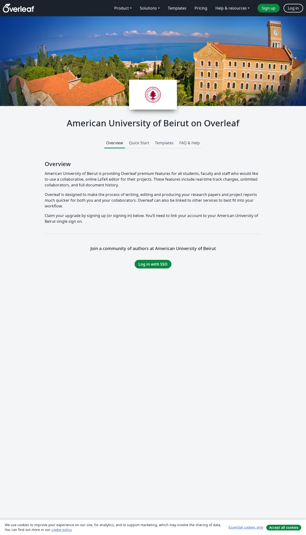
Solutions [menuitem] (148, 8)
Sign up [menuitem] (268, 8)
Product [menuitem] (121, 8)
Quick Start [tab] (139, 142)
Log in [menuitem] (293, 8)
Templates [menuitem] (177, 8)
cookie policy (61, 529)
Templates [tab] (164, 142)
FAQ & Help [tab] (189, 142)
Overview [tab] (114, 142)
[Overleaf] (18, 8)
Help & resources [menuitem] (231, 8)
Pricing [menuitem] (201, 8)
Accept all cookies (283, 527)
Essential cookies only (246, 527)
